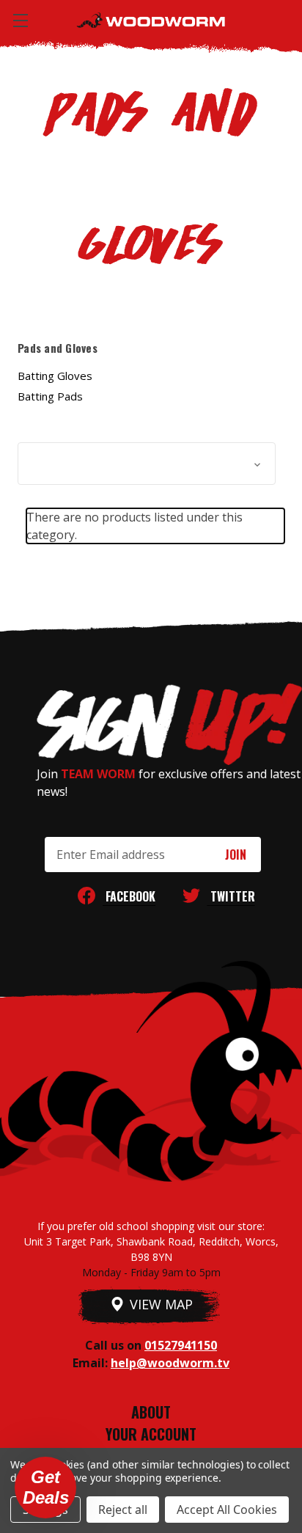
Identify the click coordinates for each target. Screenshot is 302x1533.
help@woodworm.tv (170, 1363)
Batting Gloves (55, 375)
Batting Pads (50, 396)
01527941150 (180, 1345)
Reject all (122, 1509)
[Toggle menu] (20, 20)
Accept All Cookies (227, 1509)
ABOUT (151, 1412)
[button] (147, 463)
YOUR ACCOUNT (151, 1434)
